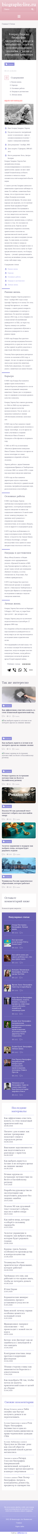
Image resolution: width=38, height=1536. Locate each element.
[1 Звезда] (23, 664)
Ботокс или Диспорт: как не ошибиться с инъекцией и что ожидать (18, 1343)
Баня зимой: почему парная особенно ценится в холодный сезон (18, 1313)
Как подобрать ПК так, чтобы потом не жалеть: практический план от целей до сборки (19, 1384)
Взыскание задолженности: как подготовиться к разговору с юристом (18, 1150)
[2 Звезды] (25, 664)
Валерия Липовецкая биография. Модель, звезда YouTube (20, 972)
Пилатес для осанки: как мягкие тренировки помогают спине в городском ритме (16, 1135)
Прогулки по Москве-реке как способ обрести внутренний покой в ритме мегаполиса (18, 1448)
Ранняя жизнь (13, 269)
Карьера (11, 273)
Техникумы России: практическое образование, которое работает (18, 1265)
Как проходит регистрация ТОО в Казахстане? (20, 942)
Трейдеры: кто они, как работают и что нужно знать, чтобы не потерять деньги (18, 1278)
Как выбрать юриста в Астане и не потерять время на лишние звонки (18, 1163)
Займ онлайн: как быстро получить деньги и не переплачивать (16, 1413)
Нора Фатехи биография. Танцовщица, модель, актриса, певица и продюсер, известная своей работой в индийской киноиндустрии (22, 1003)
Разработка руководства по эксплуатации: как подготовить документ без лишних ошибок (18, 1194)
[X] (25, 670)
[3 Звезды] (26, 664)
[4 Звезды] (28, 664)
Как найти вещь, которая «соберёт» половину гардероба (16, 1222)
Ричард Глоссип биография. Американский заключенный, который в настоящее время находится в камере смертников (18, 1465)
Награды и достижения (16, 281)
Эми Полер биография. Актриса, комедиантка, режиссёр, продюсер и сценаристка (17, 1481)
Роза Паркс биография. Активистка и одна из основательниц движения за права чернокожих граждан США (18, 1429)
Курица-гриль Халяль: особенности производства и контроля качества (18, 1252)
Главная (19, 1523)
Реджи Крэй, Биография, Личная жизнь (22, 1047)
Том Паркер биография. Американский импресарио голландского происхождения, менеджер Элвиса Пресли (22, 1065)
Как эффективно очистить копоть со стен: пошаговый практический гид (18, 1121)
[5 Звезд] (30, 664)
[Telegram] (9, 670)
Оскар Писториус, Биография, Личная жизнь (20, 927)
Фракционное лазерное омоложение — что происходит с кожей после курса (18, 1328)
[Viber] (14, 670)
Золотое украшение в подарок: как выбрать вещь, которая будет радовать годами (18, 1237)
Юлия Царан (10, 1289)
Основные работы (14, 277)
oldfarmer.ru (22, 1533)
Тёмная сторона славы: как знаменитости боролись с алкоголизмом (18, 1369)
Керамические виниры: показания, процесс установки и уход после (16, 1300)
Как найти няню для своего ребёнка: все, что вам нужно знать (22, 957)
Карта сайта (20, 1526)
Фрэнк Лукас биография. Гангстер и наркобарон (22, 986)
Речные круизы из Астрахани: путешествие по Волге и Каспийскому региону (18, 1178)
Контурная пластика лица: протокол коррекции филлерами (17, 1356)
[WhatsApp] (19, 670)
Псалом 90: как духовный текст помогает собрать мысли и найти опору (17, 1209)
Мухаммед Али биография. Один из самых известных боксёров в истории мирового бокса (20, 1087)
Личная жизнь (13, 285)
